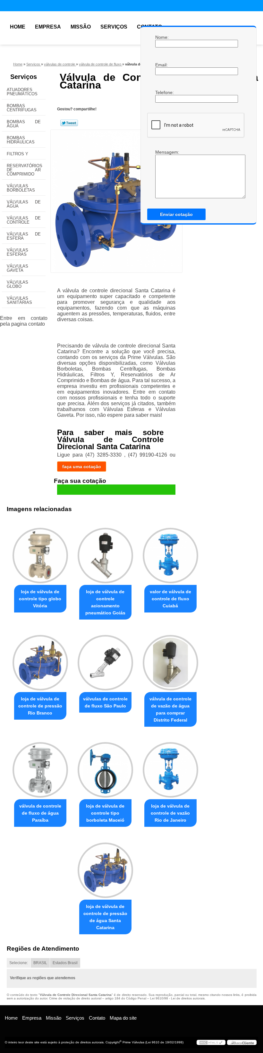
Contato (97, 1018)
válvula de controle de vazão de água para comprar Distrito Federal (170, 709)
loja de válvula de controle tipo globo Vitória (40, 598)
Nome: (161, 37)
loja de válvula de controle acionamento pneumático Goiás (105, 602)
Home (17, 27)
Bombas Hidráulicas (21, 139)
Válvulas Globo (17, 284)
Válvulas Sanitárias (19, 300)
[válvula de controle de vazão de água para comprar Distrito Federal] (170, 659)
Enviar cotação (176, 214)
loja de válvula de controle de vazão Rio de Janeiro (170, 813)
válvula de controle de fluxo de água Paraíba (40, 813)
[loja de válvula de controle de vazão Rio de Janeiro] (170, 767)
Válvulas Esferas (17, 252)
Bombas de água (24, 123)
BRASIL (40, 963)
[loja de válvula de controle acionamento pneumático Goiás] (105, 552)
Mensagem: (161, 152)
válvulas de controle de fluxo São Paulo (105, 702)
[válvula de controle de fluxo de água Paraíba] (40, 767)
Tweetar (69, 123)
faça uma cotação (81, 466)
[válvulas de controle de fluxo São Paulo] (105, 659)
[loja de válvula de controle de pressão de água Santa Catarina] (105, 867)
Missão (81, 27)
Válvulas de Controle (24, 220)
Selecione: (18, 963)
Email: (161, 64)
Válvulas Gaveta (17, 268)
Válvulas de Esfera (24, 236)
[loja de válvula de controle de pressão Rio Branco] (40, 659)
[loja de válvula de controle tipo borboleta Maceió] (105, 767)
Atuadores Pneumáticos (22, 91)
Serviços (113, 27)
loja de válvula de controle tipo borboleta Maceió (105, 813)
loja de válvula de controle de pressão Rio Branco (40, 705)
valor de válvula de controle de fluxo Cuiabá (170, 598)
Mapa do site (123, 1018)
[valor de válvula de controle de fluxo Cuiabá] (170, 552)
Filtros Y (17, 153)
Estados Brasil (65, 963)
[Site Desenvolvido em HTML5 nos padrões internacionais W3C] (211, 1042)
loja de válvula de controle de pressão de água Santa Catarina (105, 917)
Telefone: (161, 92)
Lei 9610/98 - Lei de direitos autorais (177, 998)
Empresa (48, 27)
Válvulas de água (24, 204)
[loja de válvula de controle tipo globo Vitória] (40, 552)
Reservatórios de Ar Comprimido (24, 169)
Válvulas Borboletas (21, 188)
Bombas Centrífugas (22, 107)
